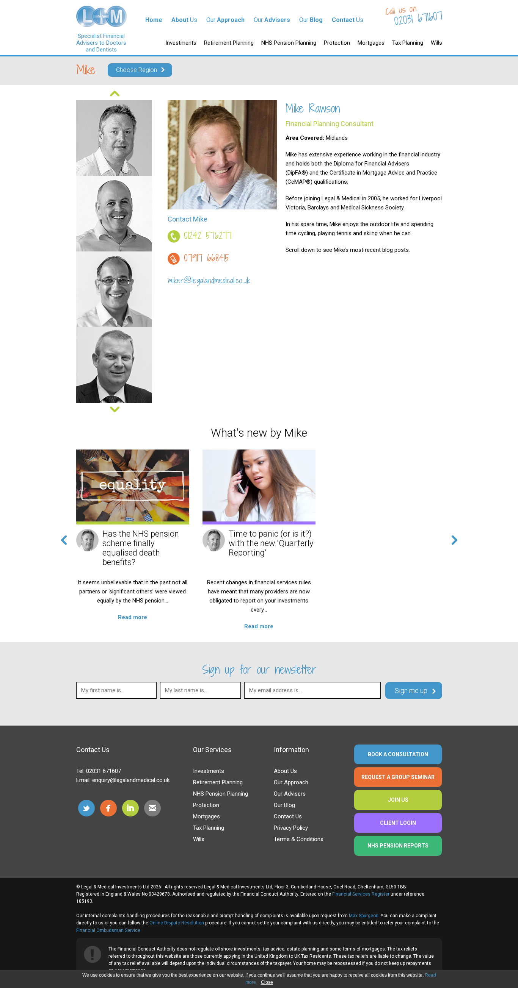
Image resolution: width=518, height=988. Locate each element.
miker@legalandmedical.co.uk (209, 280)
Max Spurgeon (363, 915)
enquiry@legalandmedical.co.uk (131, 780)
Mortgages (371, 42)
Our (225, 19)
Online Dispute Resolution (176, 923)
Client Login (398, 823)
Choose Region (136, 69)
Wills (436, 42)
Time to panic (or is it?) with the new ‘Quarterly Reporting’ (271, 543)
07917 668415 (206, 257)
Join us (398, 800)
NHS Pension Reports (398, 846)
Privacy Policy (291, 827)
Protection (337, 42)
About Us (285, 771)
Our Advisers (290, 793)
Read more (132, 617)
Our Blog (284, 805)
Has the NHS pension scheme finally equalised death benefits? (140, 548)
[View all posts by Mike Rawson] (87, 540)
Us (184, 19)
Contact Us (288, 816)
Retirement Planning (229, 42)
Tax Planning (407, 42)
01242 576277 (208, 235)
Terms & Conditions (298, 839)
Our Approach (291, 782)
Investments (180, 42)
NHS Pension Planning (288, 42)
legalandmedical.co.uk (101, 16)
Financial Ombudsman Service (108, 930)
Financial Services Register (360, 894)
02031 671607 (418, 18)
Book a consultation (398, 754)
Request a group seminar (398, 777)
